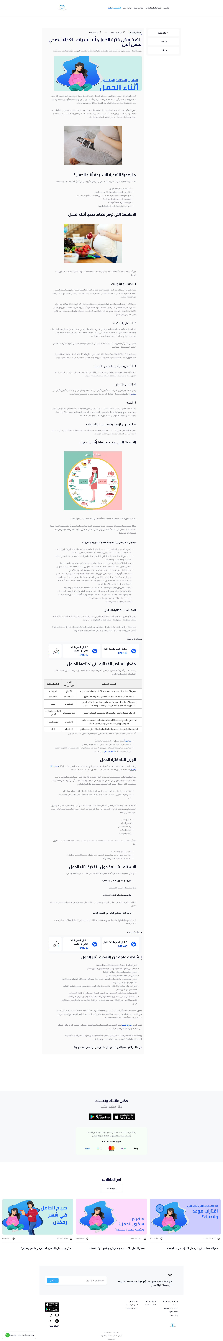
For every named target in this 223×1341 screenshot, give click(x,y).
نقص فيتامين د (108, 751)
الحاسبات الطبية (114, 8)
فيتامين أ (127, 741)
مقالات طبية (138, 8)
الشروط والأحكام (132, 1305)
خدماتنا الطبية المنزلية (153, 8)
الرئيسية (166, 8)
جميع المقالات (111, 1188)
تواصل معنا (127, 8)
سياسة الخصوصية (132, 1308)
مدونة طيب (127, 1025)
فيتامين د (132, 394)
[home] (62, 8)
